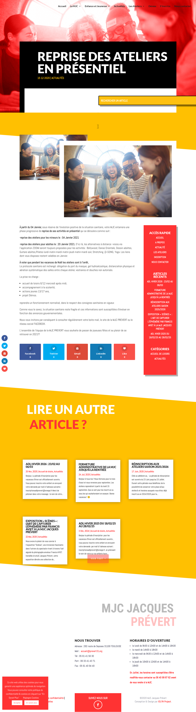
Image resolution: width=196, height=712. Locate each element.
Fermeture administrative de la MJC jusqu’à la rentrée (160, 293)
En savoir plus (31, 702)
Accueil (62, 6)
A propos (160, 242)
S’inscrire (165, 6)
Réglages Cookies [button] (31, 697)
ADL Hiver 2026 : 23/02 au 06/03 (43, 465)
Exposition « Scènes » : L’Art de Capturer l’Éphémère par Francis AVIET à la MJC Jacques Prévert (160, 321)
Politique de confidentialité (51, 698)
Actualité (160, 247)
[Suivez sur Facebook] (98, 705)
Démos (152, 6)
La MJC (74, 6)
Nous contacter (182, 6)
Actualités (119, 6)
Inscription (160, 257)
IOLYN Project (164, 701)
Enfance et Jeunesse (96, 6)
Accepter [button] (17, 702)
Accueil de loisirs (160, 353)
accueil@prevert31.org (91, 651)
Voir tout (97, 558)
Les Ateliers (135, 6)
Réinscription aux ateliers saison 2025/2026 (160, 306)
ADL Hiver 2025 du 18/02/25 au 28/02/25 (97, 525)
